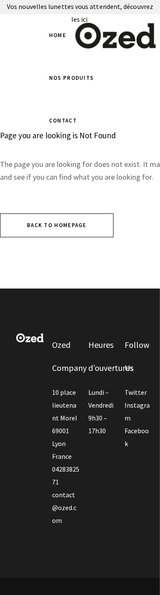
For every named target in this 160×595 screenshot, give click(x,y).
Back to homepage (57, 225)
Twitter (136, 392)
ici (85, 19)
